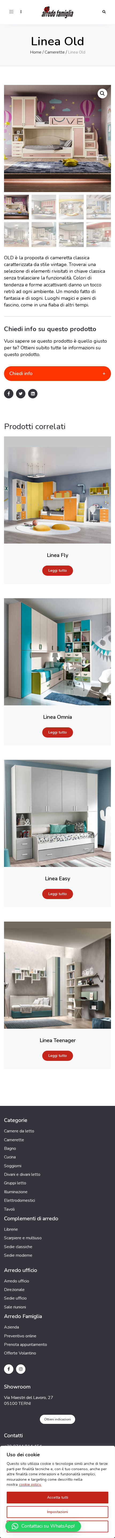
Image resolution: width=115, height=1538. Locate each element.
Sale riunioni (15, 1307)
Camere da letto (19, 1131)
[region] (57, 1492)
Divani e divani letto (22, 1174)
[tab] (57, 373)
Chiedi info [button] (21, 373)
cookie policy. (30, 1484)
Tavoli (9, 1209)
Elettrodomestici (19, 1200)
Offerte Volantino (20, 1353)
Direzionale (14, 1290)
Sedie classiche (18, 1247)
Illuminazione (16, 1192)
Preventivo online (20, 1336)
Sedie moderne (18, 1255)
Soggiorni (12, 1166)
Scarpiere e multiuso (23, 1238)
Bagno (10, 1148)
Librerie (11, 1229)
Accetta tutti (57, 1497)
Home (35, 52)
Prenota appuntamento (25, 1345)
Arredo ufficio (16, 1281)
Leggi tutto (57, 570)
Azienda (11, 1327)
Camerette (55, 52)
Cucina (10, 1157)
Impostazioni (57, 1511)
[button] (102, 93)
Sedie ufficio (15, 1298)
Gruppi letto (15, 1183)
